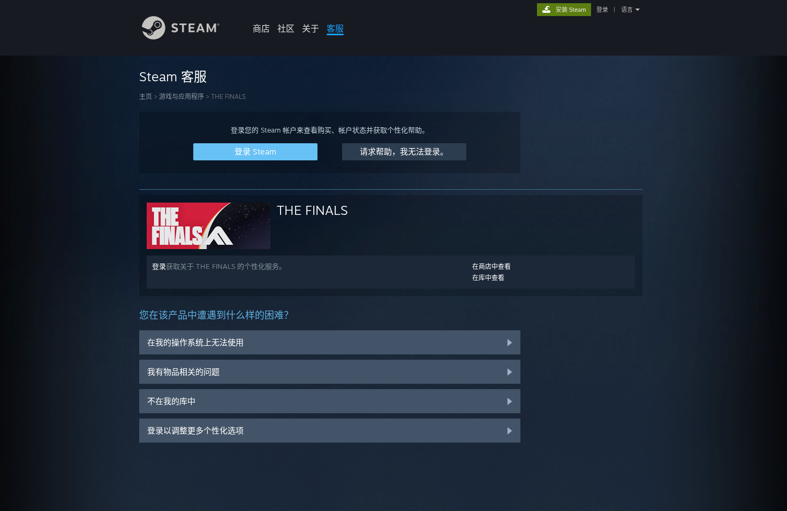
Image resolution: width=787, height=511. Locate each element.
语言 (627, 9)
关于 (310, 28)
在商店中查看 (491, 266)
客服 (335, 28)
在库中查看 (488, 278)
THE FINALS (312, 210)
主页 (145, 96)
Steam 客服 (173, 76)
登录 (602, 9)
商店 (261, 28)
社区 (285, 28)
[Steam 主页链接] (181, 36)
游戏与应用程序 (181, 96)
